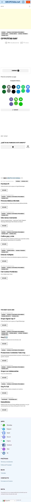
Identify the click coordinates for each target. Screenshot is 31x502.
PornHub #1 (5, 184)
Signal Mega (10, 250)
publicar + (28, 2)
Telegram (4, 399)
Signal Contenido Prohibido (15, 196)
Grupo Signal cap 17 (8, 319)
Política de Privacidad (6, 465)
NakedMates (5, 402)
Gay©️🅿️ (4, 337)
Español (7, 500)
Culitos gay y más (7, 236)
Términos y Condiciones (7, 461)
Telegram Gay (13, 399)
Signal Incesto (6, 316)
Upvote (13, 147)
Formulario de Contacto (7, 481)
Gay (6, 136)
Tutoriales (3, 473)
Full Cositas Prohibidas (9, 272)
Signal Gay (5, 233)
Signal (18, 181)
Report (16, 110)
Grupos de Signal (13, 178)
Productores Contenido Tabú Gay (13, 353)
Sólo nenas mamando (9, 218)
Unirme (14, 70)
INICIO (2, 6)
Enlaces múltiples (7, 255)
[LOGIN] (23, 2)
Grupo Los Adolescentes (10, 371)
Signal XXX (24, 181)
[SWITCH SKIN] (29, 6)
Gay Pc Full (5, 387)
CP (2, 136)
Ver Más (4, 190)
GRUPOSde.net (12, 1)
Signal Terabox (20, 250)
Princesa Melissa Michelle (10, 201)
